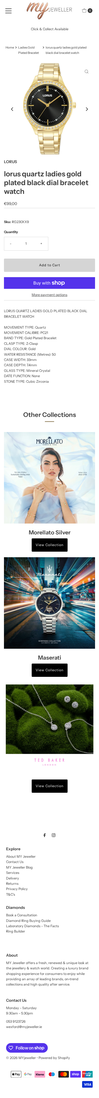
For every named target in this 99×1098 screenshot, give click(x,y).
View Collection (50, 545)
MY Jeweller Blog (19, 867)
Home (10, 47)
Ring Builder (15, 931)
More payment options (49, 295)
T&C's (10, 894)
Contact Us (14, 862)
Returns (12, 884)
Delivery (12, 878)
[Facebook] (45, 835)
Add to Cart (49, 265)
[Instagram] (53, 835)
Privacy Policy (17, 889)
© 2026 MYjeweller (21, 1058)
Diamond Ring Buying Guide (28, 921)
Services (12, 873)
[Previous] (12, 109)
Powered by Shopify (54, 1058)
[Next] (86, 109)
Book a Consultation (21, 915)
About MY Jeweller (21, 857)
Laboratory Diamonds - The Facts (32, 926)
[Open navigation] (8, 10)
